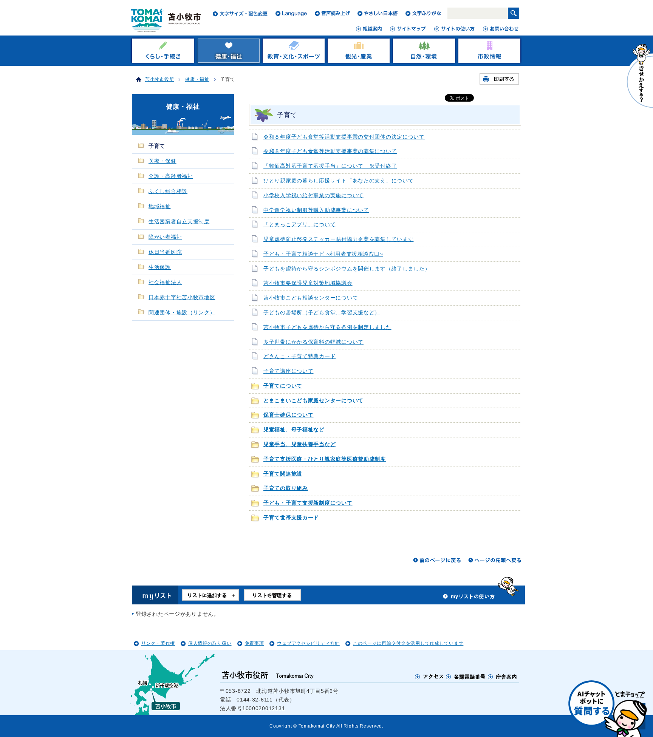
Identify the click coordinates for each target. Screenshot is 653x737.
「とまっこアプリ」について (299, 224)
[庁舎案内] (502, 677)
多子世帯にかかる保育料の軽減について (313, 342)
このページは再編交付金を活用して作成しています (408, 643)
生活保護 (160, 267)
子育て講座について (288, 371)
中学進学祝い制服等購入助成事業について (316, 210)
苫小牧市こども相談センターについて (310, 298)
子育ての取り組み (285, 488)
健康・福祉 (197, 79)
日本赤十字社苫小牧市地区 (182, 297)
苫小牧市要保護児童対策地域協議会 (308, 283)
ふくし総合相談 (168, 191)
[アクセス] (429, 677)
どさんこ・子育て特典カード (299, 356)
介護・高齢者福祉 (171, 176)
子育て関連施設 (282, 474)
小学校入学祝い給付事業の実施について (313, 195)
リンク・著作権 (158, 643)
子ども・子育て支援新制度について (308, 503)
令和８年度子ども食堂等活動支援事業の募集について (330, 151)
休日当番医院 (165, 252)
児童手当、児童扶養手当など (299, 444)
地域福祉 (160, 206)
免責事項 (254, 643)
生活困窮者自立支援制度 (179, 221)
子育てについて (282, 386)
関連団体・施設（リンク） (182, 312)
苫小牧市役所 (159, 79)
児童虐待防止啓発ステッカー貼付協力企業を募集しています (338, 239)
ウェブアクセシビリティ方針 (308, 643)
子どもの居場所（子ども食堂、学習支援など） (321, 312)
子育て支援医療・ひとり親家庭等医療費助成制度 (324, 459)
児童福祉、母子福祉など (294, 430)
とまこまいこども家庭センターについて (313, 400)
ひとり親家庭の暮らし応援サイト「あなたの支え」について (338, 181)
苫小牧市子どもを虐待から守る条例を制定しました (327, 327)
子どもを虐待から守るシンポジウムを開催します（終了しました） (346, 269)
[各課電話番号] (466, 677)
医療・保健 (162, 161)
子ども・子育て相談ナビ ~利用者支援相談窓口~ (323, 254)
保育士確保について (288, 415)
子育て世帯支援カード (291, 518)
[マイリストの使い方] (469, 598)
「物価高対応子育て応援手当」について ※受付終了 (330, 166)
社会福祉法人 (165, 282)
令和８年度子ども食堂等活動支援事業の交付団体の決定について (344, 137)
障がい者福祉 (165, 237)
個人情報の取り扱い (209, 643)
